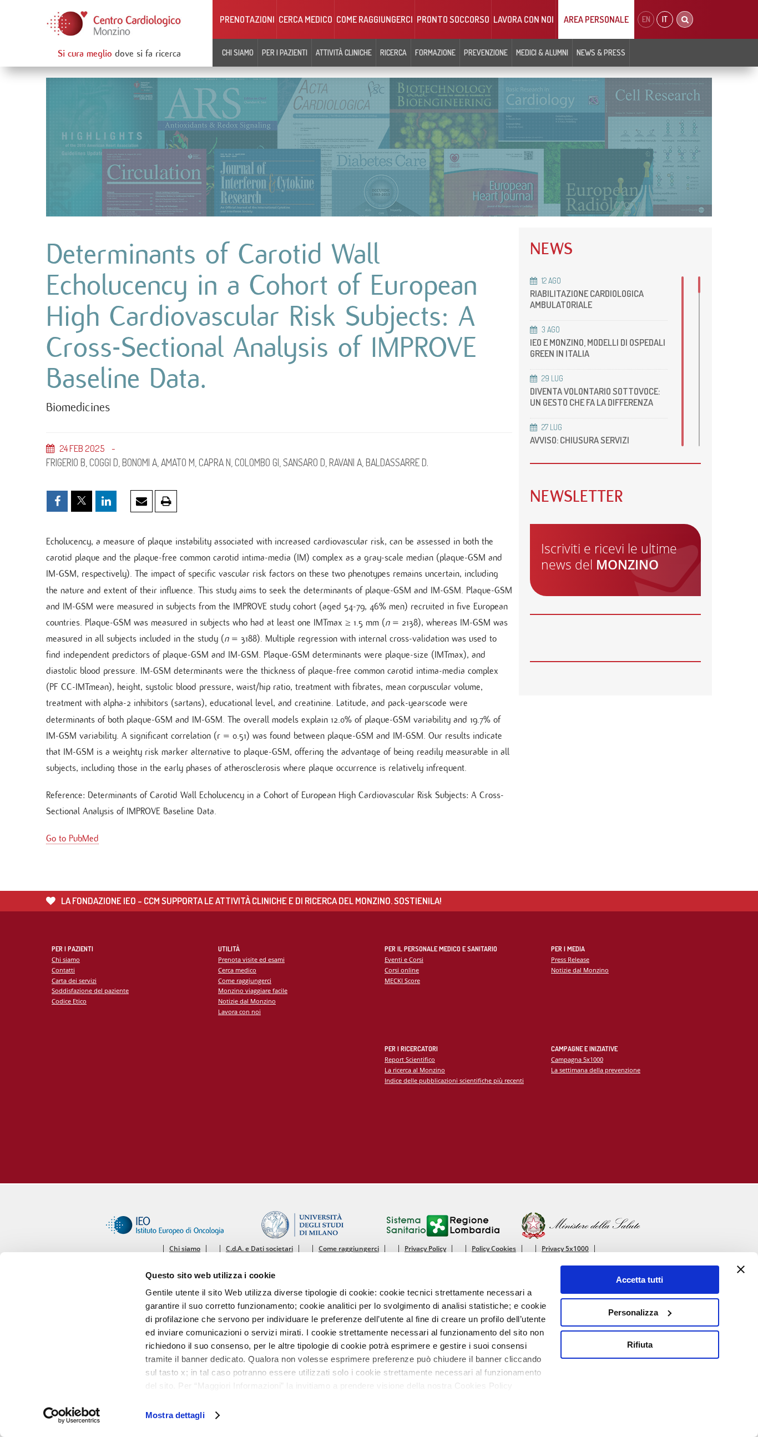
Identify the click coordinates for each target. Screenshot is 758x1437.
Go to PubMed (72, 838)
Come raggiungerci (374, 19)
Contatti (63, 970)
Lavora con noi (523, 19)
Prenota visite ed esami (251, 959)
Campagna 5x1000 (577, 1059)
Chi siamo (66, 959)
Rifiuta (640, 1344)
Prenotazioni (247, 19)
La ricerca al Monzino (415, 1070)
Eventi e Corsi (404, 959)
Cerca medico (305, 19)
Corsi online (402, 970)
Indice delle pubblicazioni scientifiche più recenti (454, 1080)
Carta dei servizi (74, 980)
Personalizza (633, 1312)
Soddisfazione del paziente (90, 990)
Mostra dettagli (175, 1415)
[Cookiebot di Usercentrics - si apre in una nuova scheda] (71, 1415)
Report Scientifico (410, 1059)
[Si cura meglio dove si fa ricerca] (114, 23)
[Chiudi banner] (741, 1269)
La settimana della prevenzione (595, 1070)
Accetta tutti (639, 1279)
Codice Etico (69, 1001)
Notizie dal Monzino (247, 1001)
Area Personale (596, 19)
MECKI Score (402, 980)
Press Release (570, 959)
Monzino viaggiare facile (252, 990)
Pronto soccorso (453, 19)
